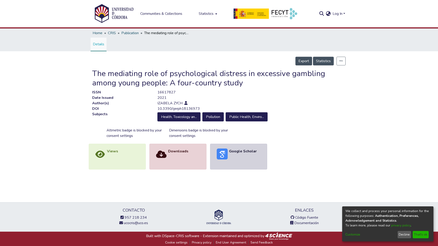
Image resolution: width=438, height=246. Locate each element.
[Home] (114, 13)
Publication (130, 33)
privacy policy (401, 225)
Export (303, 61)
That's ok (420, 234)
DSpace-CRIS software (180, 235)
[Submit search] (322, 13)
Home (97, 33)
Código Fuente (306, 217)
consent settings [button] (120, 135)
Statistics (323, 61)
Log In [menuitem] (337, 13)
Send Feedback (261, 242)
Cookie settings (176, 242)
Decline (404, 234)
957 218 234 (135, 217)
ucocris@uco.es (135, 223)
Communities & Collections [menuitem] (161, 13)
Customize (352, 234)
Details (98, 44)
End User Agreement (231, 242)
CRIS (112, 33)
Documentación (306, 223)
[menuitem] (207, 13)
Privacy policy (201, 242)
